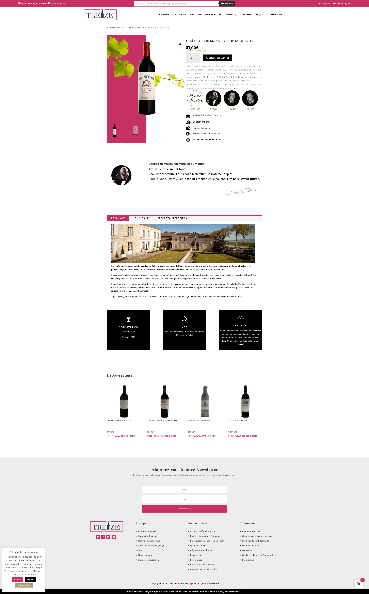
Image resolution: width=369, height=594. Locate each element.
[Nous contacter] (19, 3)
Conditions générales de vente (257, 536)
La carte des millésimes (202, 564)
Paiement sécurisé (251, 531)
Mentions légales (250, 545)
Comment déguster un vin (202, 531)
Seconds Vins (186, 14)
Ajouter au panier (217, 58)
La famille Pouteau (147, 536)
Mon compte (323, 4)
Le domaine (118, 218)
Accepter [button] (17, 579)
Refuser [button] (30, 579)
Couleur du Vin (120, 27)
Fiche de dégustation (148, 560)
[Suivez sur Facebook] (103, 537)
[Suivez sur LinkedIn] (98, 537)
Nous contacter (145, 555)
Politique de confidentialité (255, 541)
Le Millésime (141, 218)
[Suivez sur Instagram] (108, 537)
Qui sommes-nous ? (148, 531)
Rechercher (227, 3)
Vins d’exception (206, 14)
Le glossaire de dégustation (203, 569)
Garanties (247, 550)
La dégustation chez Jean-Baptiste (207, 541)
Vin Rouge (133, 27)
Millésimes (277, 14)
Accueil (110, 27)
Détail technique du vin (172, 218)
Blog (140, 550)
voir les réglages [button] (24, 585)
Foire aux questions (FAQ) (151, 545)
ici (240, 591)
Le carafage (196, 560)
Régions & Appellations (201, 550)
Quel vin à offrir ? (199, 545)
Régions (260, 14)
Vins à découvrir (167, 14)
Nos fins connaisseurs (149, 541)
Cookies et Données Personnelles (259, 555)
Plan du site (248, 560)
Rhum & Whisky (227, 14)
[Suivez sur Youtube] (114, 537)
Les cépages (196, 555)
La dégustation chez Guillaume (205, 536)
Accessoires (246, 14)
